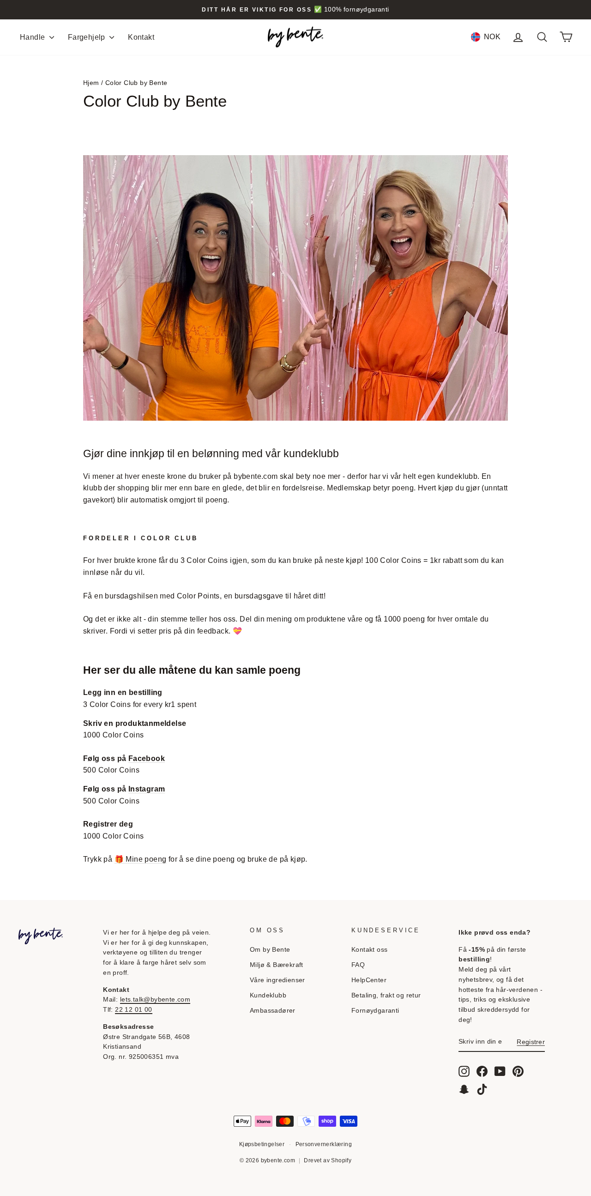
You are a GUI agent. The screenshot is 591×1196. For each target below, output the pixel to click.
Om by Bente (270, 949)
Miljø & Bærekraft (276, 964)
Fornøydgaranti (375, 1010)
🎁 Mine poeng (141, 859)
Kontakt (141, 37)
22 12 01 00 (133, 1009)
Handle (33, 37)
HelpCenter (368, 980)
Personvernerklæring (324, 1144)
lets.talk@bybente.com (155, 999)
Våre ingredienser (277, 980)
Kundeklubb (268, 995)
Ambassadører (273, 1010)
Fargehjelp (87, 37)
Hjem (91, 82)
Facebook (146, 758)
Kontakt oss (369, 949)
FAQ (358, 964)
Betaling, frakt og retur (386, 995)
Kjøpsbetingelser (261, 1144)
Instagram (146, 789)
